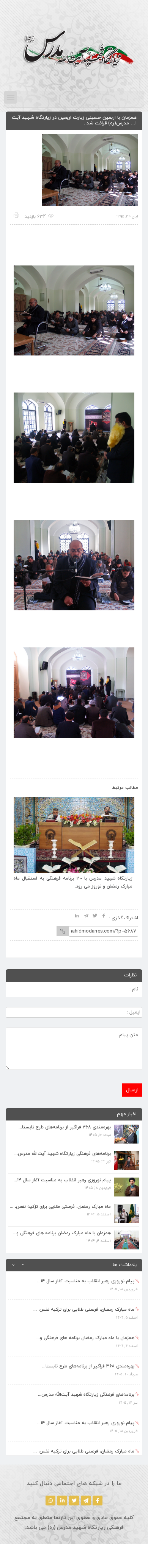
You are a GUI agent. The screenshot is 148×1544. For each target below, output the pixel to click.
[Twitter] (74, 1500)
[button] (10, 97)
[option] (74, 1285)
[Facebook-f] (97, 1500)
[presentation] (24, 785)
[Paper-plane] (86, 1500)
